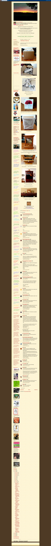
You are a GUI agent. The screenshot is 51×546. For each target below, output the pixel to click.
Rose (24, 384)
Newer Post (22, 389)
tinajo (24, 253)
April (15, 479)
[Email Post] (29, 210)
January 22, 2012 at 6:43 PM (26, 335)
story (17, 131)
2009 (15, 534)
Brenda (24, 271)
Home (29, 389)
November (16, 473)
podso (24, 367)
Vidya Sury (24, 217)
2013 (15, 470)
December (16, 472)
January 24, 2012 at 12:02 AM (26, 365)
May (15, 478)
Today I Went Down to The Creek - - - (17, 499)
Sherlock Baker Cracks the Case (17, 516)
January (16, 482)
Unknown (24, 232)
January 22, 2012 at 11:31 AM (26, 251)
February (16, 481)
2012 (15, 471)
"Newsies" (16, 508)
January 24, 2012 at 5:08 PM (26, 386)
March (16, 480)
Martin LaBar (25, 375)
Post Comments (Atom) (27, 391)
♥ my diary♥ (24, 363)
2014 (15, 469)
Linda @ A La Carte (26, 247)
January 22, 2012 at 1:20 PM (26, 269)
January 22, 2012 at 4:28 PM (26, 302)
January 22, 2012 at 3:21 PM (26, 286)
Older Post (35, 389)
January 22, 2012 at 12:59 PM (26, 259)
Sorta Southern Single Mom (27, 337)
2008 (15, 535)
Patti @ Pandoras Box (26, 239)
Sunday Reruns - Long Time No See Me (17, 510)
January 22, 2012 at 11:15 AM (26, 237)
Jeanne (24, 315)
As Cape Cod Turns (26, 333)
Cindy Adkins (25, 304)
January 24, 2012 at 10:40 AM (26, 382)
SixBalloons (25, 379)
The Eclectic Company (21, 4)
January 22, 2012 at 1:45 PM (26, 275)
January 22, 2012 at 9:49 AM (26, 223)
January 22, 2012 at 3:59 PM (26, 293)
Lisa (23, 288)
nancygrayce (25, 299)
